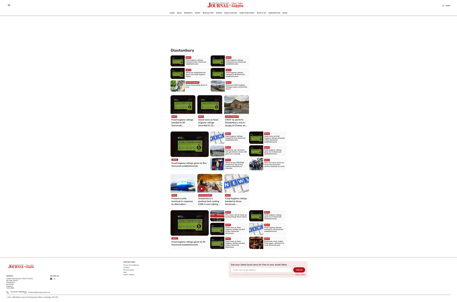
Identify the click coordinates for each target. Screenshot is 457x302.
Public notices (128, 274)
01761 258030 (18, 292)
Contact (126, 267)
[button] (9, 5)
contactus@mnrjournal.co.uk (39, 292)
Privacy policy (128, 270)
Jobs (125, 272)
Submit (299, 270)
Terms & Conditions (131, 265)
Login (447, 6)
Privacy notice (300, 274)
